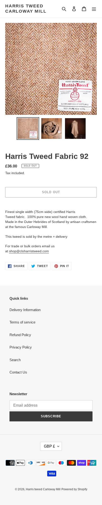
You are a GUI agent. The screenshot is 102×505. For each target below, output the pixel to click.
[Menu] (94, 9)
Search (15, 360)
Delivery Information (25, 310)
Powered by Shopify (74, 489)
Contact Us (18, 372)
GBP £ (49, 446)
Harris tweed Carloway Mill (25, 9)
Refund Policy (20, 335)
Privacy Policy (20, 347)
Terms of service (22, 322)
